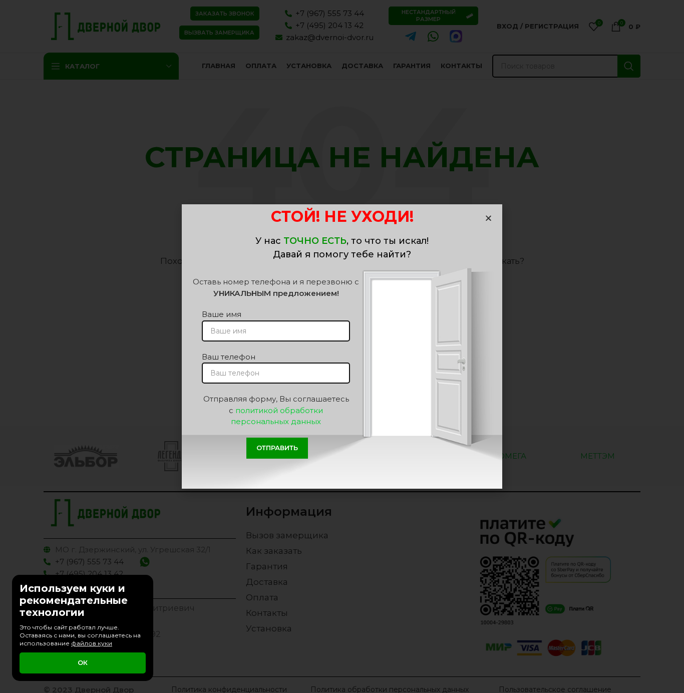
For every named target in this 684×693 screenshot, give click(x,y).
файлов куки (91, 643)
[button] (488, 218)
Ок (83, 662)
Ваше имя (221, 314)
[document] (342, 346)
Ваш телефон (228, 357)
